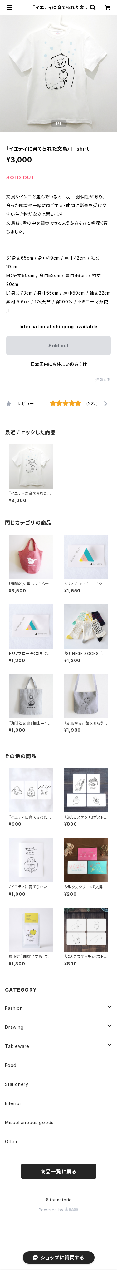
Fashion (14, 1008)
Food (11, 1065)
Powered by (52, 1210)
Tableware (17, 1046)
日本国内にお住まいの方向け (59, 364)
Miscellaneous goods (29, 1122)
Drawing (14, 1027)
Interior (13, 1103)
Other (11, 1141)
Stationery (16, 1084)
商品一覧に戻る (59, 1171)
